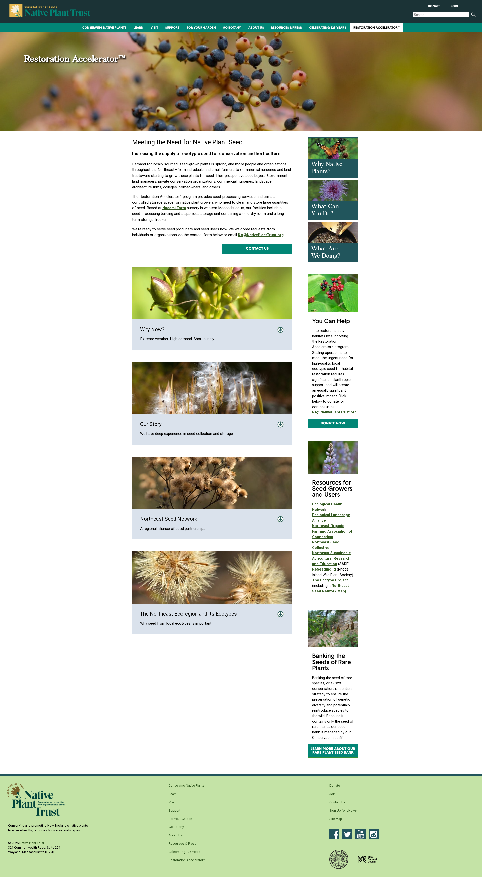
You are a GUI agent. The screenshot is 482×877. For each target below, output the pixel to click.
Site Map (335, 819)
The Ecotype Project (330, 580)
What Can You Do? (325, 210)
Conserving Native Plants (104, 27)
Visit (154, 27)
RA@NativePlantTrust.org (261, 235)
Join (454, 6)
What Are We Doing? (325, 252)
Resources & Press (286, 27)
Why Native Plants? (326, 168)
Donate (434, 6)
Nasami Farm (174, 208)
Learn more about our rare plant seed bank (333, 751)
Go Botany (232, 27)
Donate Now (333, 423)
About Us (256, 27)
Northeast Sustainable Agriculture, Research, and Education (331, 558)
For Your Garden (201, 27)
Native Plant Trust (31, 843)
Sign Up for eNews (343, 810)
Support (172, 27)
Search (473, 14)
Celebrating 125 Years (327, 27)
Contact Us (257, 249)
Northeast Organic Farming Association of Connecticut (332, 531)
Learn (138, 27)
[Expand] (280, 330)
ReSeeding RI (324, 569)
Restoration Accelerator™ (376, 27)
